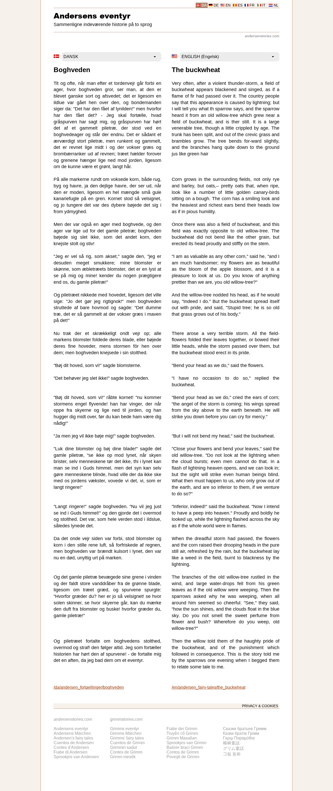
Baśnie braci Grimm (184, 747)
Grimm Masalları (181, 738)
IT (264, 5)
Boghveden (72, 69)
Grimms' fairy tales (127, 738)
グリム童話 (233, 748)
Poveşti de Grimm (182, 757)
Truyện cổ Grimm (182, 733)
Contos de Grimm (182, 752)
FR (251, 5)
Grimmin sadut (123, 747)
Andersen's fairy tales (73, 738)
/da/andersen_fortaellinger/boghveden (89, 687)
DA (204, 5)
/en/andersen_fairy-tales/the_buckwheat (208, 687)
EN (228, 5)
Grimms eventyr (124, 728)
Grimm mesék (123, 757)
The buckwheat (196, 69)
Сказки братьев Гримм (244, 728)
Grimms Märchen (126, 733)
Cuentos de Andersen (74, 743)
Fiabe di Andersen (70, 752)
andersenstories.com (262, 36)
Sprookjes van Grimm (186, 743)
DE (216, 5)
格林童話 (231, 743)
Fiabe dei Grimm (181, 728)
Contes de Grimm (126, 752)
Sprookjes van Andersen (76, 757)
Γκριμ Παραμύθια (239, 738)
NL (276, 5)
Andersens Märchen (72, 733)
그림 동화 (232, 754)
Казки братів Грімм (241, 733)
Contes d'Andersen (71, 747)
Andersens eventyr (92, 15)
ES (240, 5)
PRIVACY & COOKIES (260, 706)
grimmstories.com (126, 719)
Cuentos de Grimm (127, 743)
